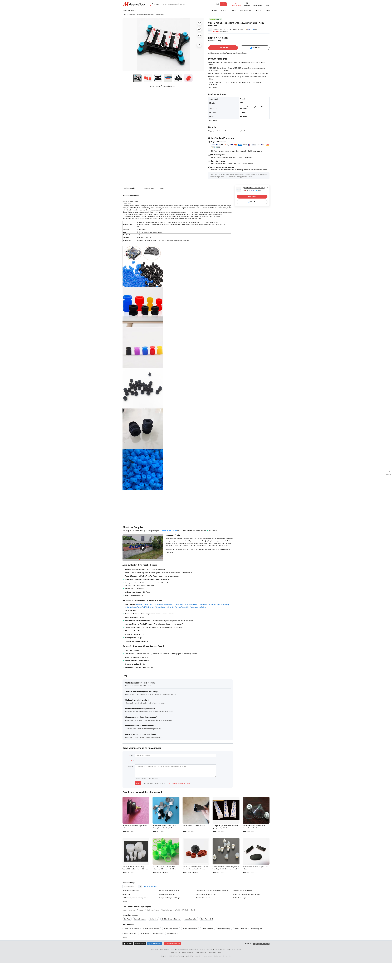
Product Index (231, 950)
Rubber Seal (160, 15)
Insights (239, 950)
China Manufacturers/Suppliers (179, 950)
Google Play (140, 944)
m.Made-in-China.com (201, 952)
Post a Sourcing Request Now (179, 783)
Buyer (222, 10)
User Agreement (207, 956)
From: (132, 755)
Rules (268, 10)
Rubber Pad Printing (223, 929)
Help (233, 10)
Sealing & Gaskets (140, 919)
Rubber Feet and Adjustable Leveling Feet (246, 894)
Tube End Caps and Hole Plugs (242, 890)
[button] (218, 4)
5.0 (245, 191)
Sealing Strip (154, 919)
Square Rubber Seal (190, 919)
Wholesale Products (196, 950)
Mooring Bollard (200, 607)
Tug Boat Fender (180, 607)
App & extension (244, 10)
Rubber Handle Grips (239, 898)
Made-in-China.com (187, 952)
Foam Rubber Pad (130, 934)
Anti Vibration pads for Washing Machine (135, 898)
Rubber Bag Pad (256, 929)
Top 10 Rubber (144, 934)
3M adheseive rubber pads (130, 890)
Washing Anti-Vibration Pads (155, 607)
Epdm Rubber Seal (207, 919)
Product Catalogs (151, 886)
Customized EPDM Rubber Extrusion (194, 826)
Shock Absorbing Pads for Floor (206, 894)
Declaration (217, 956)
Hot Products (154, 950)
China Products (164, 950)
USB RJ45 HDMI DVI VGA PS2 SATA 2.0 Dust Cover (190, 605)
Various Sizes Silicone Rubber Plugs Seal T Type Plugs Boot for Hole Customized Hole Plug (226, 869)
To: (133, 761)
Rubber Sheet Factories (171, 929)
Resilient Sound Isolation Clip (146, 605)
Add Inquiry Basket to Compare (164, 86)
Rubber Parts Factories (190, 929)
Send (138, 783)
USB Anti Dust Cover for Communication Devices (211, 890)
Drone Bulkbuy (171, 934)
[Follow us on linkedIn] (268, 944)
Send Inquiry (223, 48)
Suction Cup (126, 894)
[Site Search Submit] (223, 4)
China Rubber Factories (131, 929)
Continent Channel (220, 950)
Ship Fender (190, 607)
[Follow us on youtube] (262, 944)
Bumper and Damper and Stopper (169, 898)
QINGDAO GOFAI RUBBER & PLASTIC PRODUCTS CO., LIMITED (228, 29)
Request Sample (241, 53)
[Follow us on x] (257, 944)
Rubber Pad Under (207, 929)
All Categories (129, 10)
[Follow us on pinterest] (265, 944)
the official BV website (169, 531)
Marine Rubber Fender (164, 605)
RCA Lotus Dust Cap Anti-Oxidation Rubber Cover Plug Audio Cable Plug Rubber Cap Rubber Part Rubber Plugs (165, 869)
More (124, 937)
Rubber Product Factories (151, 929)
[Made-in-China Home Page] (133, 4)
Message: (131, 766)
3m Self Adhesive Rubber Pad (135, 607)
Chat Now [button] (255, 48)
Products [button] (155, 4)
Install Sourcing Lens (173, 944)
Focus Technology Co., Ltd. (181, 956)
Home (124, 15)
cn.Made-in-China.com (215, 952)
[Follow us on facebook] (254, 944)
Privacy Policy (227, 956)
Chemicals (132, 15)
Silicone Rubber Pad (240, 929)
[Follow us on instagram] (259, 944)
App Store (128, 944)
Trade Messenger (154, 944)
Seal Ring (127, 919)
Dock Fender (169, 607)
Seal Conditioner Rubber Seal (171, 919)
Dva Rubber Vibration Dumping (218, 605)
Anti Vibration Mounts (203, 898)
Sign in (267, 5)
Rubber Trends (158, 934)
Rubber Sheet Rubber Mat (167, 894)
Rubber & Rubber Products (145, 15)
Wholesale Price (208, 950)
